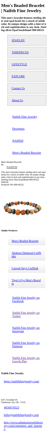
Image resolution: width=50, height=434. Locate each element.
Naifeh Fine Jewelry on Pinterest (26, 344)
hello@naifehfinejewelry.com (21, 414)
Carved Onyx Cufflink (25, 268)
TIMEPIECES (20, 52)
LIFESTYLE (19, 64)
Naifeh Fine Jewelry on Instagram (26, 329)
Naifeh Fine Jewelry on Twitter (26, 314)
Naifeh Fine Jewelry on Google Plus (26, 359)
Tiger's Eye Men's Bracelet (26, 282)
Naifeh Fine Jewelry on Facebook (26, 299)
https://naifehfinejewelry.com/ (21, 381)
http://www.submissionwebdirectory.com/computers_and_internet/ (23, 426)
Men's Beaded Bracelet (25, 240)
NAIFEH (12, 167)
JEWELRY (18, 40)
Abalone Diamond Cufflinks (26, 254)
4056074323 (11, 407)
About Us (17, 100)
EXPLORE (18, 76)
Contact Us (18, 88)
